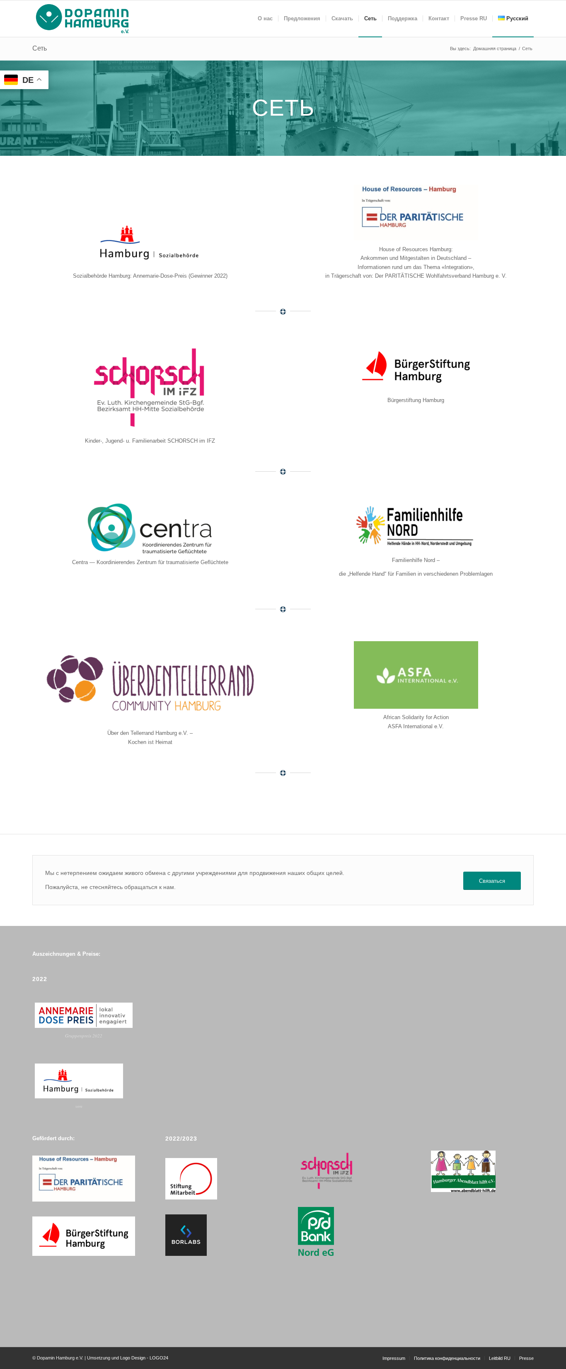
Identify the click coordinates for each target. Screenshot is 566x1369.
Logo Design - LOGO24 (144, 1357)
